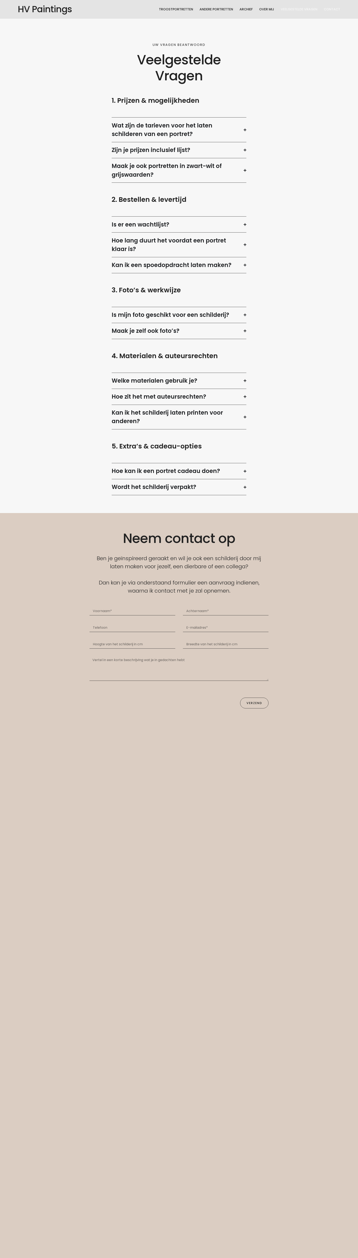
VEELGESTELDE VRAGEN (299, 9)
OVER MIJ (266, 9)
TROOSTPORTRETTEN (176, 9)
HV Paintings (45, 9)
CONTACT (332, 9)
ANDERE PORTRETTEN (216, 9)
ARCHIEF (246, 9)
